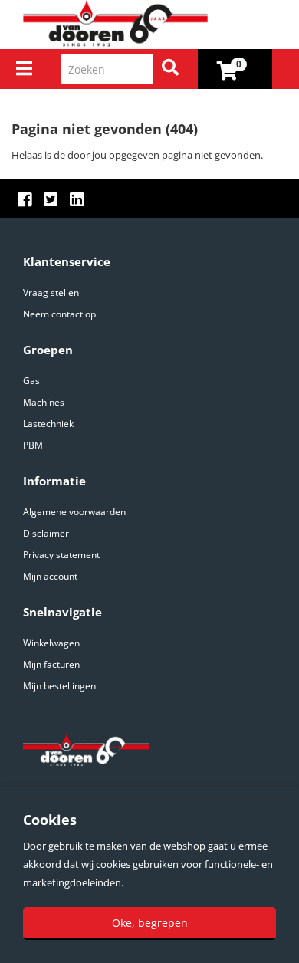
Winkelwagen (51, 642)
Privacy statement (61, 554)
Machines (43, 402)
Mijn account (50, 576)
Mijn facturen (51, 664)
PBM (33, 445)
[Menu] (24, 68)
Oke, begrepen (150, 922)
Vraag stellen (51, 292)
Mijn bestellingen (59, 685)
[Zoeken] (170, 69)
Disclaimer (46, 533)
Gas (31, 380)
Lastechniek (48, 423)
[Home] (155, 24)
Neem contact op (59, 313)
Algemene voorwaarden (74, 511)
